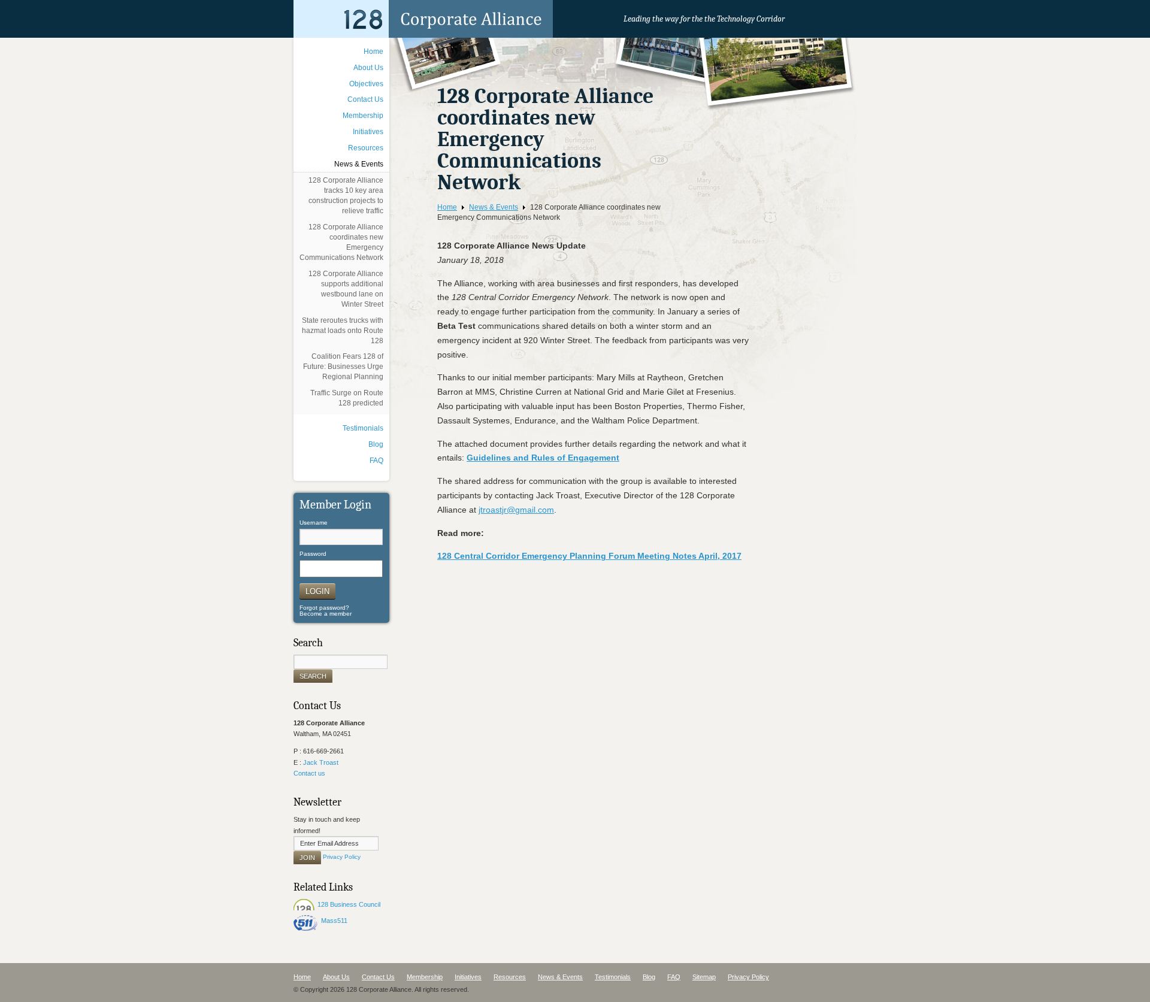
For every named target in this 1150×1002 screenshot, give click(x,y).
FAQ (376, 460)
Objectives (366, 84)
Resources (365, 148)
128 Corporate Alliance (423, 19)
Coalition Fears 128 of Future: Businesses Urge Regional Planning (343, 366)
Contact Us (365, 99)
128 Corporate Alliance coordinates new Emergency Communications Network (341, 242)
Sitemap (704, 976)
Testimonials (363, 428)
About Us (368, 67)
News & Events (493, 207)
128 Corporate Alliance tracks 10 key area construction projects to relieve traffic (345, 195)
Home (447, 207)
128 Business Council (348, 904)
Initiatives (368, 132)
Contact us (309, 773)
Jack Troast (320, 762)
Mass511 (334, 920)
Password (312, 554)
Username (313, 523)
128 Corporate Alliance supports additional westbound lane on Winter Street (345, 289)
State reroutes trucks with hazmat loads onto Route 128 (342, 330)
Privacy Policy (342, 857)
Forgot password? (324, 607)
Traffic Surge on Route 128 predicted (346, 398)
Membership (363, 115)
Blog (375, 444)
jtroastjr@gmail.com (516, 509)
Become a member (325, 613)
